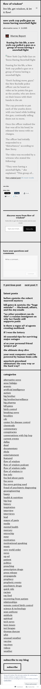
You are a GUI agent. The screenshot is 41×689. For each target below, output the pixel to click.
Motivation (9, 539)
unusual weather (12, 637)
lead (6, 516)
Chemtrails (9, 425)
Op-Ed (7, 556)
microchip (9, 533)
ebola (6, 451)
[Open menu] (36, 8)
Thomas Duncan (12, 631)
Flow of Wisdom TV (13, 471)
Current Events (11, 438)
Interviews (9, 513)
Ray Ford (8, 595)
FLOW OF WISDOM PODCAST (16, 464)
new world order (12, 549)
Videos (7, 647)
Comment (31, 274)
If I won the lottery (14, 332)
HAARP (7, 493)
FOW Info (8, 474)
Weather (8, 650)
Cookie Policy (7, 680)
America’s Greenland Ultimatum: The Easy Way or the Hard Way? (19, 363)
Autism (7, 392)
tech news (9, 621)
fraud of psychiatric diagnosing (20, 487)
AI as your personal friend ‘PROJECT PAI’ (18, 344)
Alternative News (10, 28)
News (6, 552)
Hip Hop (8, 500)
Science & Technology (15, 608)
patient (7, 559)
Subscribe (29, 229)
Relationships (10, 601)
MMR (6, 536)
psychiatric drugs (13, 585)
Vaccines (8, 644)
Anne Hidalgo (10, 382)
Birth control (10, 409)
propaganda (10, 575)
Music (7, 546)
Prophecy (8, 579)
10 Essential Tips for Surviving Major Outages (20, 337)
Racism (7, 592)
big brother (9, 395)
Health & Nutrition (13, 497)
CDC (5, 418)
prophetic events (12, 582)
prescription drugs (13, 569)
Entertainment (11, 454)
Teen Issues (9, 624)
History (7, 503)
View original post (13, 177)
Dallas (7, 441)
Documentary (11, 448)
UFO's (6, 634)
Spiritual (8, 618)
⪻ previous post (12, 284)
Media (7, 523)
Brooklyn (8, 415)
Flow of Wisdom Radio (15, 467)
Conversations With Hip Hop (18, 435)
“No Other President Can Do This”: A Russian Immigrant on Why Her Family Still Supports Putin (20, 318)
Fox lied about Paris (14, 477)
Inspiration (9, 507)
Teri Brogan (9, 628)
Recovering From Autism (16, 598)
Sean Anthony (11, 611)
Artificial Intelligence (14, 389)
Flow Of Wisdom (12, 461)
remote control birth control (18, 605)
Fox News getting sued (15, 484)
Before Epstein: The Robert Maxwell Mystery (18, 299)
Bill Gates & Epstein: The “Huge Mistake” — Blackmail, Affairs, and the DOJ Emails (21, 307)
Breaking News (11, 412)
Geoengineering (12, 490)
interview (8, 510)
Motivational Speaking (15, 543)
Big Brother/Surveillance (16, 399)
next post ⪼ (31, 284)
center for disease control (17, 422)
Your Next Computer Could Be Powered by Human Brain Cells (20, 355)
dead (6, 445)
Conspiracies (10, 431)
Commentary (10, 428)
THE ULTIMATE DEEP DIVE (16, 350)
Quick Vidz (9, 588)
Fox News (8, 480)
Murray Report (18, 35)
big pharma (10, 402)
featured (8, 458)
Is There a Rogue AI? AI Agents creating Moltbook (20, 326)
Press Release (10, 572)
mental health (11, 526)
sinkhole (8, 615)
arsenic (7, 386)
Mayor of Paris (11, 520)
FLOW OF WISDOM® (13, 3)
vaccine (7, 641)
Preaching (9, 565)
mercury (8, 530)
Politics (7, 562)
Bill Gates (8, 405)
